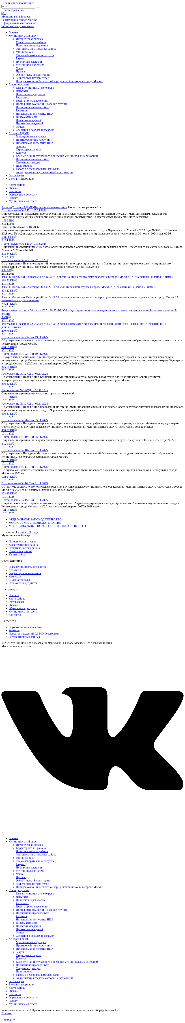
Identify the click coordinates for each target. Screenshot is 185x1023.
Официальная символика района (36, 48)
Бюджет (20, 58)
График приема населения (32, 100)
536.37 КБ (7, 413)
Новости (14, 197)
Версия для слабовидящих (17, 3)
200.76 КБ (7, 330)
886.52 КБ (7, 383)
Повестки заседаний (28, 120)
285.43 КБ (7, 303)
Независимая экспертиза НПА (34, 113)
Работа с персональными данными (37, 168)
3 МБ (4, 317)
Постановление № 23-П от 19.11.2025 (24, 337)
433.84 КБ (7, 253)
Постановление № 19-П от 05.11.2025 (24, 436)
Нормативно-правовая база (32, 107)
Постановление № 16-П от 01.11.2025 (24, 483)
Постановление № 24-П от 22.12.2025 (24, 260)
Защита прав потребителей (32, 77)
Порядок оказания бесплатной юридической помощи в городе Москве (59, 81)
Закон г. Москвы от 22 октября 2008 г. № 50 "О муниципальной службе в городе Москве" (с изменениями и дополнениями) (77, 286)
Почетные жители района (32, 45)
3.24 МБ (6, 270)
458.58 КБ (7, 430)
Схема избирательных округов (35, 55)
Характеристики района (31, 42)
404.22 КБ (7, 290)
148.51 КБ (7, 510)
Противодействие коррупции (34, 139)
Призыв (21, 71)
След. (35, 532)
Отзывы (14, 188)
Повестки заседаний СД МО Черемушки (34, 633)
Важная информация (21, 178)
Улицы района (25, 51)
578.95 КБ (7, 476)
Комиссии (15, 576)
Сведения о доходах (28, 162)
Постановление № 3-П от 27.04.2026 (23, 210)
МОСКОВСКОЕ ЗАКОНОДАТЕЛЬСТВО (35, 522)
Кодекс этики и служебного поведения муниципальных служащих (57, 155)
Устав (19, 68)
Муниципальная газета (30, 64)
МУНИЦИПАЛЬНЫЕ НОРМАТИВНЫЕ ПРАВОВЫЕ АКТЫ (47, 525)
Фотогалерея (16, 175)
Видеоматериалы (26, 116)
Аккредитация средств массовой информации (44, 172)
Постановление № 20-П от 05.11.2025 (24, 420)
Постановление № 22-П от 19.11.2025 (24, 353)
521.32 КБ (7, 460)
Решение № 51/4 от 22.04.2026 (20, 227)
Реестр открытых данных (24, 636)
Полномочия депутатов (30, 94)
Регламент (22, 97)
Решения (21, 110)
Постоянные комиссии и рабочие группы (41, 103)
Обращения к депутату (23, 194)
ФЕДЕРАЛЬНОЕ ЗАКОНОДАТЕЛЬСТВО (35, 519)
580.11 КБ (7, 237)
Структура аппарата (28, 149)
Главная (13, 32)
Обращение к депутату (23, 608)
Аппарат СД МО (19, 133)
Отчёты (20, 126)
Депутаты (22, 90)
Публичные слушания (29, 61)
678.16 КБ (7, 347)
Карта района (17, 184)
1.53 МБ (6, 220)
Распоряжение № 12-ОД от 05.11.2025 (24, 373)
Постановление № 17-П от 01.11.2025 (24, 466)
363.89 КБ (7, 493)
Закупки (21, 146)
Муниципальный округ (23, 35)
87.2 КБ (6, 443)
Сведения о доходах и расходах (35, 129)
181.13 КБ (7, 397)
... (28, 532)
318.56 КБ (7, 280)
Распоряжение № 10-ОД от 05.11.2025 (24, 403)
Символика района (20, 551)
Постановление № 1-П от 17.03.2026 (23, 243)
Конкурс (21, 152)
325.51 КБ (7, 367)
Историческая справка (30, 38)
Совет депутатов (19, 84)
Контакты (15, 191)
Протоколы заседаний (29, 123)
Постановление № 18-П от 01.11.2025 (24, 450)
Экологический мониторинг (33, 74)
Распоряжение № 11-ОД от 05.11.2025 (24, 390)
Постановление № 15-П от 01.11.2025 (24, 499)
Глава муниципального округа (35, 87)
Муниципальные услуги (31, 136)
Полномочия (24, 165)
